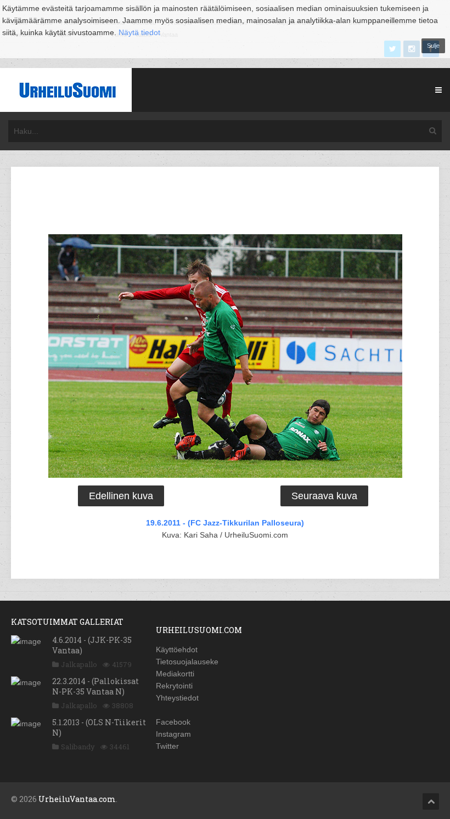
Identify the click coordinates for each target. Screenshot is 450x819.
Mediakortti (175, 673)
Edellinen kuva (121, 495)
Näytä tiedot (139, 32)
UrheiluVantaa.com (77, 799)
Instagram (173, 734)
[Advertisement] (225, 202)
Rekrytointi (174, 685)
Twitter (167, 746)
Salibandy (78, 747)
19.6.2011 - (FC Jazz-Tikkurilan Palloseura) (225, 522)
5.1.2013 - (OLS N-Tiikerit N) (99, 727)
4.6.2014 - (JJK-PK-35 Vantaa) (92, 645)
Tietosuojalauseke (187, 661)
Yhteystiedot (177, 697)
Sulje (433, 45)
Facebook (173, 722)
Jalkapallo (79, 664)
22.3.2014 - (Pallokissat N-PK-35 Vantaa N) (95, 686)
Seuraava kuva (324, 495)
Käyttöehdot (177, 649)
